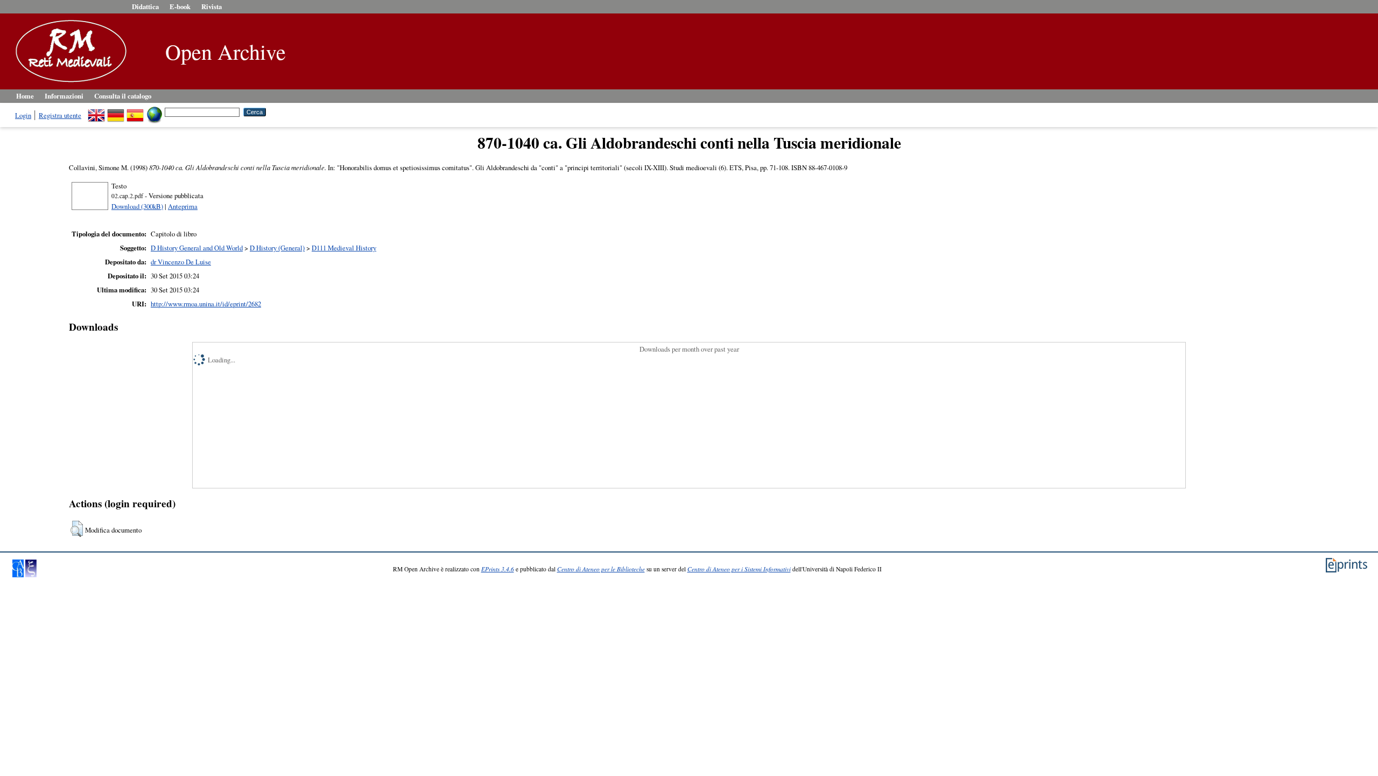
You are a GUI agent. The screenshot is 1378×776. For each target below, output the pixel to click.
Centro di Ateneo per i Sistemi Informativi (739, 569)
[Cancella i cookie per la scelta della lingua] (154, 111)
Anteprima (183, 206)
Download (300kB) (137, 206)
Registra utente (60, 115)
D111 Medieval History (344, 248)
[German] (115, 111)
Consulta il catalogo (122, 96)
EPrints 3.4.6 (497, 569)
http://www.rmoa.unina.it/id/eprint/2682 (206, 304)
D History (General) (277, 248)
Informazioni (64, 96)
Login (23, 115)
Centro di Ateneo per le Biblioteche (601, 569)
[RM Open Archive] (68, 83)
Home (25, 96)
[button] (77, 529)
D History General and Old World (197, 248)
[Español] (135, 111)
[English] (96, 111)
